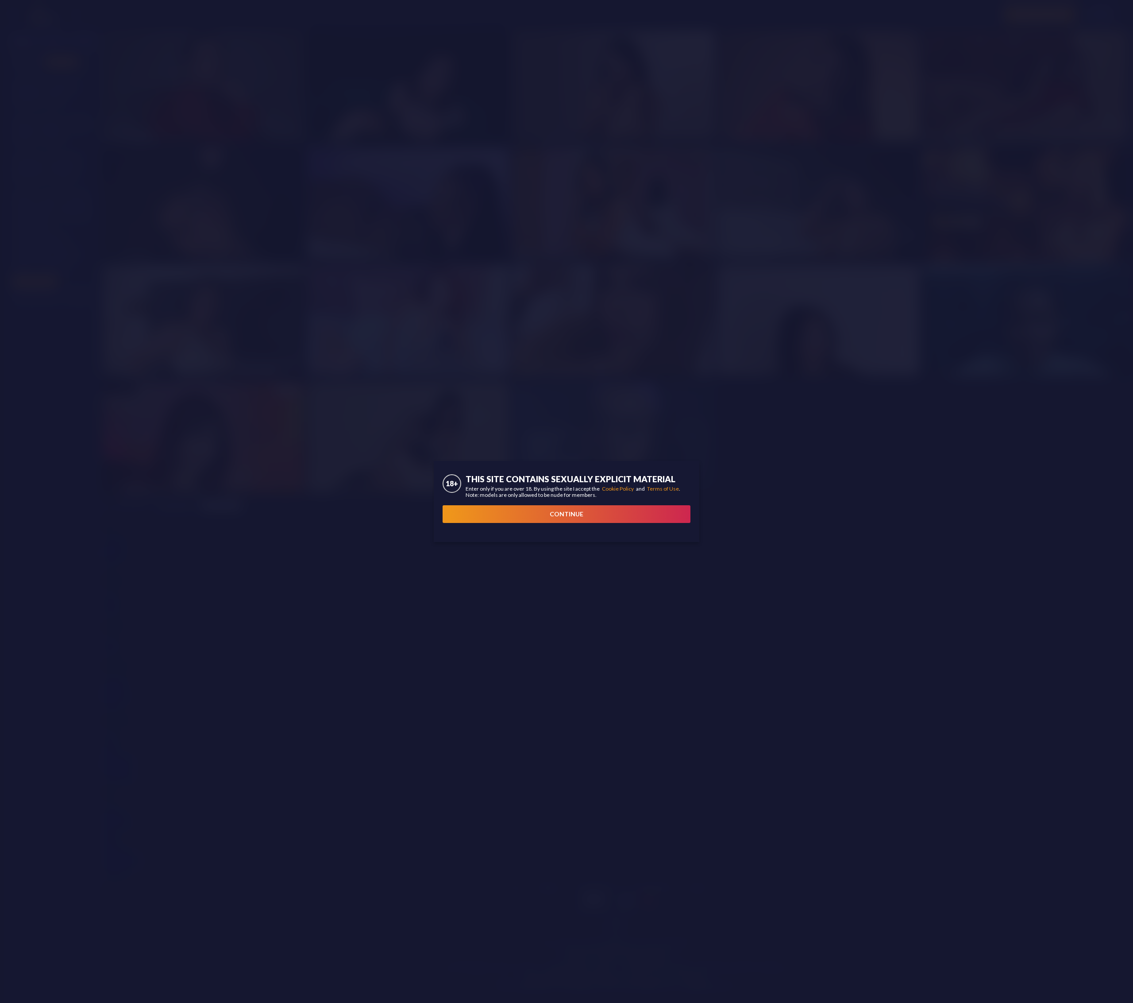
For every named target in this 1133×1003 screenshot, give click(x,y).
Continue (566, 514)
